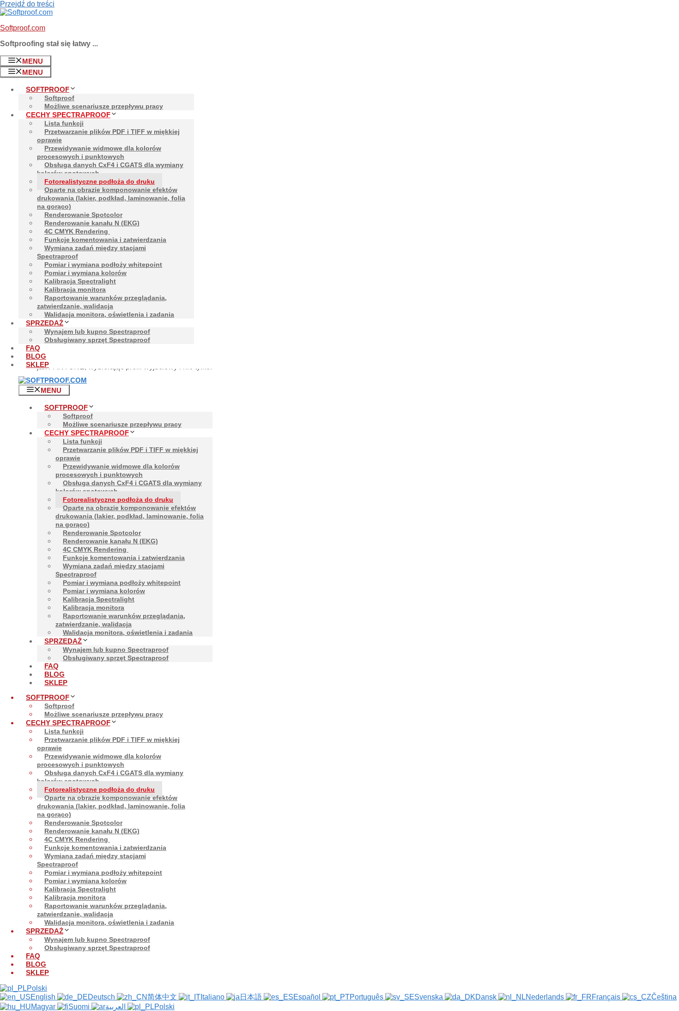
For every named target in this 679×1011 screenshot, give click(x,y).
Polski (37, 988)
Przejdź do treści (27, 4)
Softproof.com (22, 28)
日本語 (252, 997)
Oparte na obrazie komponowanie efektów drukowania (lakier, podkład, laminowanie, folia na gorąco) (111, 198)
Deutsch (102, 997)
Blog (36, 356)
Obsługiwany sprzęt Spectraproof (97, 339)
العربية (116, 1007)
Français (607, 997)
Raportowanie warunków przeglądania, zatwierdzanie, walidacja (102, 302)
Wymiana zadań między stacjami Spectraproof (91, 252)
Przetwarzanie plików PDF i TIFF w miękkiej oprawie (108, 136)
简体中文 (163, 997)
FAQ (33, 348)
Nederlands (546, 997)
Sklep (37, 364)
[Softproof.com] (52, 380)
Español (307, 997)
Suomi (79, 1007)
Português (367, 997)
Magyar (44, 1007)
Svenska (429, 997)
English (43, 997)
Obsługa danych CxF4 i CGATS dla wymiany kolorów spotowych (110, 169)
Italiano (213, 997)
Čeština (664, 997)
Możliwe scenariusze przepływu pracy (103, 106)
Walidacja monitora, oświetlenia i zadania (109, 314)
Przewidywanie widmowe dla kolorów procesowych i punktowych (99, 152)
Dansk (486, 997)
